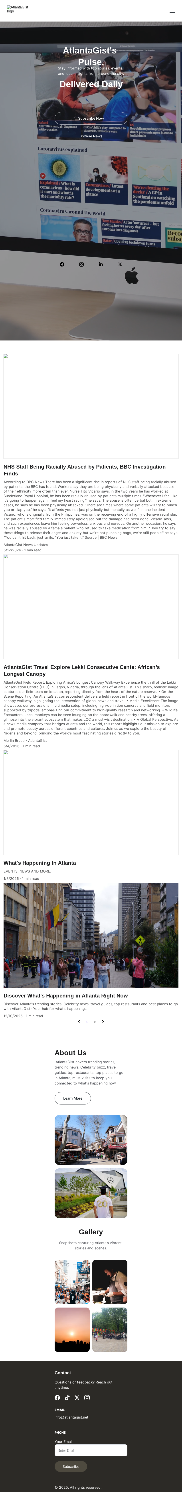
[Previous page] (79, 1022)
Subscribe (71, 1466)
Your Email (64, 1441)
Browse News (91, 136)
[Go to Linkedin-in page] (103, 264)
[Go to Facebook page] (64, 264)
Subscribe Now (91, 118)
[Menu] (172, 11)
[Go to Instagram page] (83, 264)
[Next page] (103, 1022)
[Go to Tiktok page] (67, 1397)
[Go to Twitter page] (120, 264)
